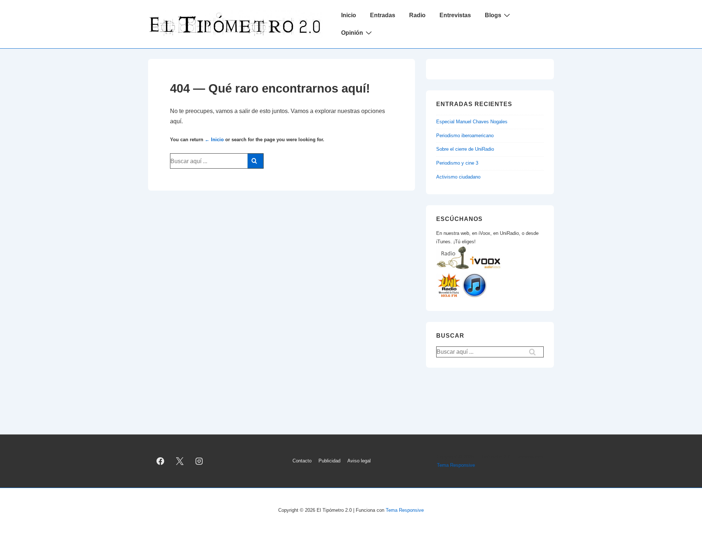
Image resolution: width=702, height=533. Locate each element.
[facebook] (160, 461)
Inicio (348, 15)
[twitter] (180, 461)
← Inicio (214, 139)
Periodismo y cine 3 (457, 163)
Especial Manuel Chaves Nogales (471, 121)
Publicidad (329, 460)
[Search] (255, 161)
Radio (417, 15)
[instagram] (199, 461)
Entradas (382, 15)
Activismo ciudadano (458, 177)
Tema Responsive (456, 465)
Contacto (302, 460)
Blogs (493, 15)
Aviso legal (359, 460)
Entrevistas (455, 15)
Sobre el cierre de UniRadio (465, 149)
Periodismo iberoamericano (465, 135)
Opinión (352, 33)
